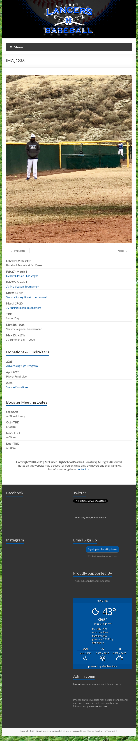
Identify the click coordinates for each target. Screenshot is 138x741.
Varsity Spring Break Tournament (26, 297)
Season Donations (17, 387)
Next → (122, 250)
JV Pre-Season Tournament (22, 286)
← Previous (18, 250)
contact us (83, 469)
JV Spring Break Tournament (23, 307)
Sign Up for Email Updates (102, 549)
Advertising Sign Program (22, 365)
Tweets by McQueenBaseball (89, 517)
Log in (76, 683)
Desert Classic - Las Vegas (22, 275)
